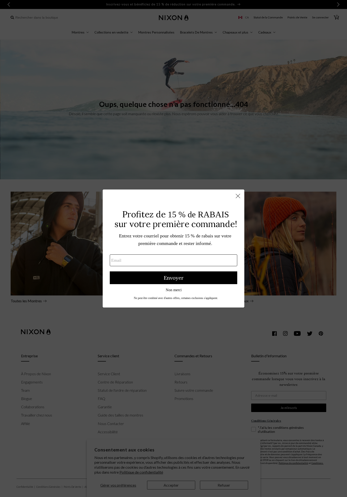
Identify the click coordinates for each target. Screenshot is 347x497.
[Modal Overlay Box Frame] (173, 248)
